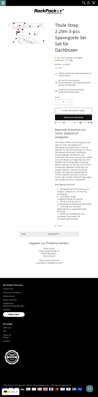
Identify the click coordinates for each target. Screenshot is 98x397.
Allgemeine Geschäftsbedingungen (14, 304)
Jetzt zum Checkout (73, 117)
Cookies (6, 309)
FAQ (5, 331)
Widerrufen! (13, 314)
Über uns (7, 327)
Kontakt (6, 341)
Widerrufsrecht (10, 300)
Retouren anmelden (12, 292)
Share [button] (60, 226)
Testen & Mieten (7, 336)
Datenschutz (9, 296)
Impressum (8, 289)
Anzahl (57, 97)
